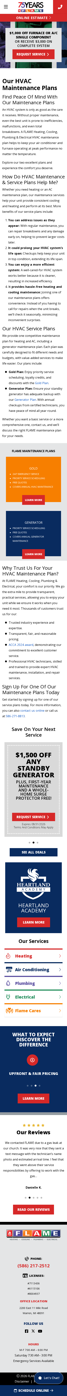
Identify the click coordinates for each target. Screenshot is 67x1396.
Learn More (33, 922)
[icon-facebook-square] (26, 1331)
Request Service (31, 54)
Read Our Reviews (33, 1209)
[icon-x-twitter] (33, 1331)
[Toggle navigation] (6, 7)
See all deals (33, 852)
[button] (29, 842)
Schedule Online (33, 1390)
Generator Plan (25, 400)
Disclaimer (22, 1381)
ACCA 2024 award (21, 645)
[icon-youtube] (40, 1331)
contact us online (32, 711)
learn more (33, 500)
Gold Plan (41, 383)
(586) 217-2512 (33, 1266)
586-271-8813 (15, 716)
